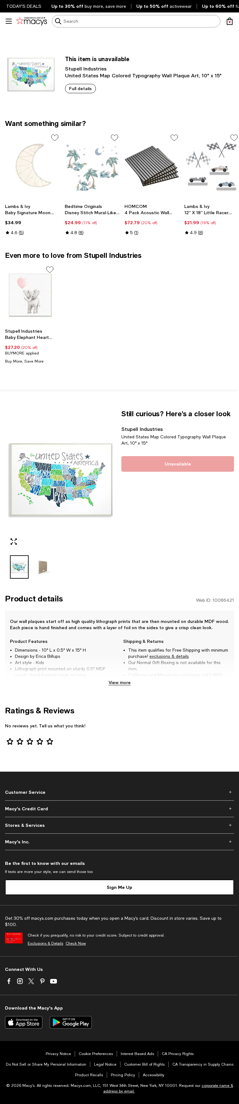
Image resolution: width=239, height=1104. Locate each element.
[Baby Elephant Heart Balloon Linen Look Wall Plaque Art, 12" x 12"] (30, 295)
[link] (32, 219)
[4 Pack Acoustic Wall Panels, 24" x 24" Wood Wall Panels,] (151, 166)
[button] (61, 494)
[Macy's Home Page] (31, 21)
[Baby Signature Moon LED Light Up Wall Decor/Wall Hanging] (32, 166)
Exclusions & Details (45, 943)
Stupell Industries (85, 68)
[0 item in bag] (229, 21)
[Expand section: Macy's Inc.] (119, 842)
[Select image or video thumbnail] (19, 567)
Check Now (76, 943)
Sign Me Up (119, 887)
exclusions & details (169, 656)
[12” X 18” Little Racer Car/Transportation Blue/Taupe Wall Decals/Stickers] (211, 166)
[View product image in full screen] (13, 541)
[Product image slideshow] (61, 480)
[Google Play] (71, 1022)
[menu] (8, 21)
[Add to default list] (55, 138)
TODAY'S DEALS (23, 6)
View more (120, 682)
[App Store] (23, 1022)
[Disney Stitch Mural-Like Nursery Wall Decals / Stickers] (92, 166)
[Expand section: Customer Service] (119, 792)
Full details (80, 88)
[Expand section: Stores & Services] (119, 825)
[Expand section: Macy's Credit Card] (119, 809)
